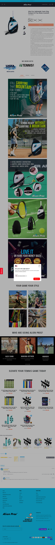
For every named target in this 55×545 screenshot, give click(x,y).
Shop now (37, 278)
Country (16, 274)
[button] (39, 266)
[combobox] (20, 275)
